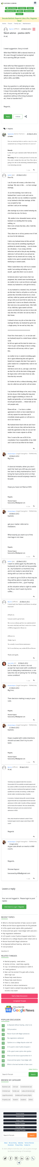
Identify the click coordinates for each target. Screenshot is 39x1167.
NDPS (20, 11)
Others (31, 1099)
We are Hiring (12, 1143)
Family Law (15, 1091)
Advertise (20, 1143)
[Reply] (34, 170)
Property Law (6, 1099)
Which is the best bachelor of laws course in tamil (19, 923)
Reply (8, 117)
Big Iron (11, 29)
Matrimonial (29, 11)
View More (4, 951)
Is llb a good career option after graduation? (17, 928)
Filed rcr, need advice (12, 983)
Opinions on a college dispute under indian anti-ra (20, 939)
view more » (33, 1069)
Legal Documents (7, 1095)
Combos (22, 8)
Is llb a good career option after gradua (19, 1051)
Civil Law (15, 1087)
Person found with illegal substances (15, 941)
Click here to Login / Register (14, 907)
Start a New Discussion (19, 996)
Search (33, 1074)
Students (23, 1099)
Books (30, 8)
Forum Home (20, 1113)
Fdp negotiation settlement (12, 933)
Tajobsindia (11, 134)
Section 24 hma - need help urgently (17, 964)
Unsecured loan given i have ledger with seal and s (20, 931)
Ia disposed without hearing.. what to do (16, 944)
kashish (10, 175)
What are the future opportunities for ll (19, 1055)
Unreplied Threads (19, 1001)
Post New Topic (20, 1127)
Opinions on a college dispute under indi (19, 1042)
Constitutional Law (26, 1087)
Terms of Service (29, 1143)
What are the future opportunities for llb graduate (19, 925)
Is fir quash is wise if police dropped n (18, 1047)
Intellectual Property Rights (23, 1095)
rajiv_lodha (11, 663)
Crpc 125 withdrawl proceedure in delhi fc (19, 967)
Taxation (15, 1099)
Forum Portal (20, 1116)
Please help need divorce (13, 977)
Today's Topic (20, 1120)
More (18, 14)
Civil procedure (8, 947)
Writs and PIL (10, 11)
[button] (33, 30)
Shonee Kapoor (12, 453)
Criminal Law (6, 1091)
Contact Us (27, 1145)
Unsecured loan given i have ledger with (19, 1060)
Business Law (6, 1087)
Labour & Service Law (28, 1091)
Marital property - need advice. (15, 961)
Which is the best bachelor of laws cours (19, 1064)
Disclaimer (11, 1145)
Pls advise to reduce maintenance (16, 985)
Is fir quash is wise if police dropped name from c (19, 936)
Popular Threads (20, 1123)
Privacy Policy (19, 1145)
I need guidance (10, 969)
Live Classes (12, 8)
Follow (18, 117)
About (5, 1143)
